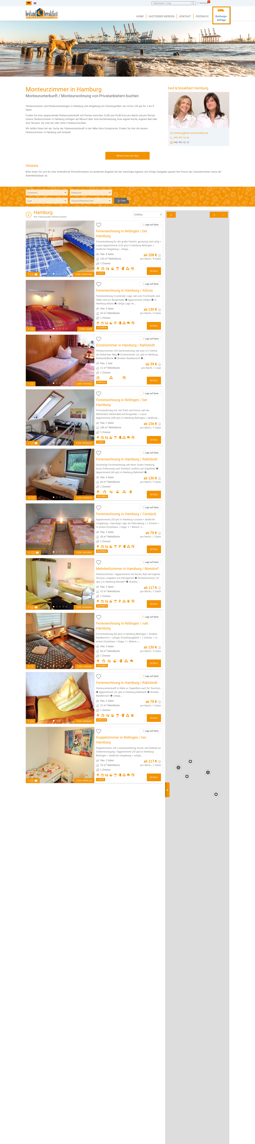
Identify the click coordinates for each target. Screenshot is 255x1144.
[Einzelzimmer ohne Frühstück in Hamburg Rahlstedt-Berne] (128, 360)
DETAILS (154, 271)
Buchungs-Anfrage (221, 18)
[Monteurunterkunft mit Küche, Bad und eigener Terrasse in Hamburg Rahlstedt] (128, 698)
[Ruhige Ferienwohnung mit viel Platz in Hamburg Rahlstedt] (128, 474)
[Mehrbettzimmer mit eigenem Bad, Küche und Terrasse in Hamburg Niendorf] (128, 584)
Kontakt (185, 16)
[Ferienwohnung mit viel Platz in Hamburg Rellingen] (128, 249)
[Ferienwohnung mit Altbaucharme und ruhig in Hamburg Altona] (128, 305)
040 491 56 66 (181, 137)
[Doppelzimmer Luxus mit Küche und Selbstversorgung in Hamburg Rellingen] (128, 755)
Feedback (202, 16)
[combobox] (174, 3)
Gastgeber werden (161, 16)
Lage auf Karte (151, 224)
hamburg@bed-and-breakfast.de (191, 133)
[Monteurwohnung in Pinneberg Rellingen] (128, 641)
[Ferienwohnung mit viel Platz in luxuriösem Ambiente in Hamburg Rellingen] (128, 417)
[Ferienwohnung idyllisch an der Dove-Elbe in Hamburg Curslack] (128, 529)
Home (140, 16)
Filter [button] (124, 200)
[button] (178, 768)
